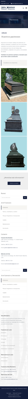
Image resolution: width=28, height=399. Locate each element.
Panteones (5, 207)
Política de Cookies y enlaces (13, 394)
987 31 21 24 (9, 260)
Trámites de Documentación (8, 345)
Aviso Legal (8, 393)
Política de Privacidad (17, 393)
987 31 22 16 (9, 244)
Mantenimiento (6, 224)
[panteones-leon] (14, 119)
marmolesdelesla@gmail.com (11, 263)
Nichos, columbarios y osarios (10, 211)
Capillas (4, 220)
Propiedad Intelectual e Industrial (14, 396)
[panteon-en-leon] (14, 85)
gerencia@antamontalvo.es (11, 247)
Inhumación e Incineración (8, 348)
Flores (3, 342)
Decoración (5, 228)
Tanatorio (4, 332)
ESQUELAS (3, 1)
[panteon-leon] (14, 153)
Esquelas (4, 339)
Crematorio (4, 336)
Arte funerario (5, 357)
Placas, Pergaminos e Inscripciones (11, 215)
